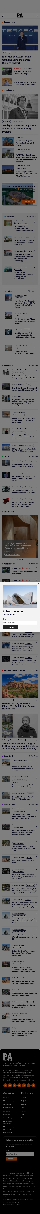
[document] (20, 607)
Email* (5, 619)
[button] (38, 584)
